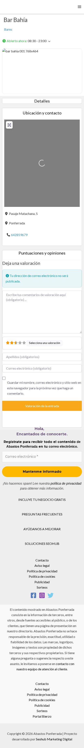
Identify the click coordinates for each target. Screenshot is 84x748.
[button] (42, 41)
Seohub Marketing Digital (54, 739)
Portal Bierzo (42, 716)
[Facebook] (33, 595)
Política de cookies (42, 576)
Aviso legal (42, 565)
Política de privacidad (42, 571)
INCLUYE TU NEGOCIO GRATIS (42, 499)
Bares (8, 29)
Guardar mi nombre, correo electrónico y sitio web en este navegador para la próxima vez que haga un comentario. (44, 387)
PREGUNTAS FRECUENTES (42, 514)
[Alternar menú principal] (79, 6)
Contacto (42, 560)
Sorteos (42, 587)
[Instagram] (42, 595)
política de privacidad (66, 483)
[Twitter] (51, 595)
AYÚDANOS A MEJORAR (42, 529)
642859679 (19, 235)
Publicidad (42, 582)
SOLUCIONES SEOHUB (42, 543)
